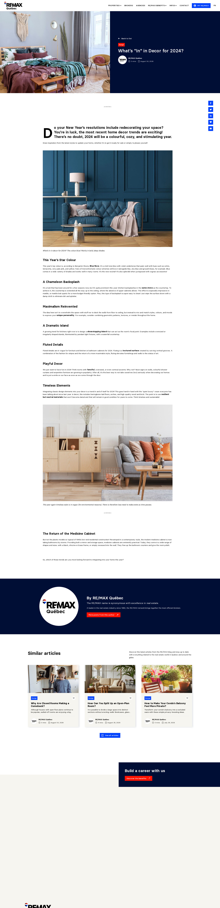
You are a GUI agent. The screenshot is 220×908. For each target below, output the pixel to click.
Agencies (140, 5)
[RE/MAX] (13, 5)
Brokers (128, 5)
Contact (184, 5)
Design (121, 45)
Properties (114, 5)
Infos (172, 5)
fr (215, 5)
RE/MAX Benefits (156, 5)
